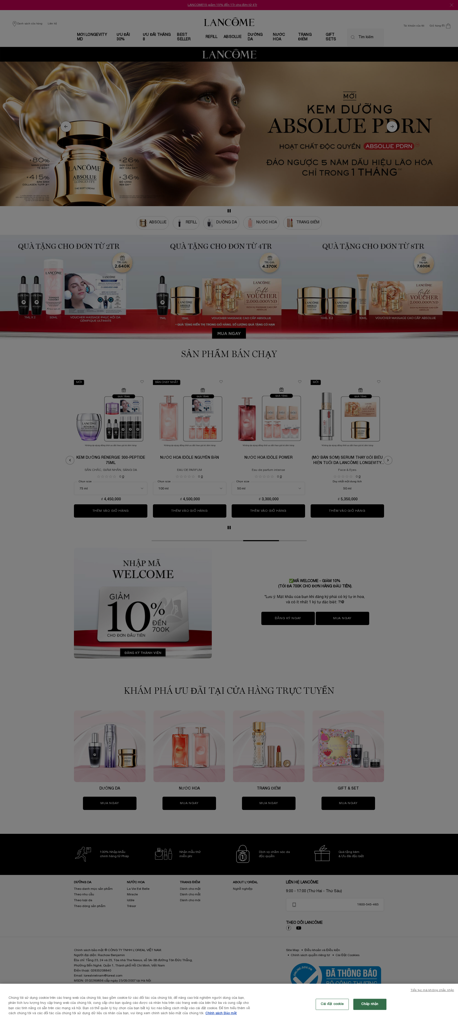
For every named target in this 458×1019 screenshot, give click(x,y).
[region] (229, 1001)
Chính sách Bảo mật (221, 1013)
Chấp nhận (369, 1004)
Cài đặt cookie (332, 1004)
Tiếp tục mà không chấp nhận (432, 990)
